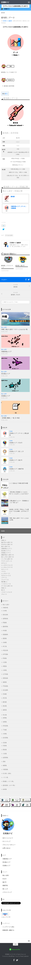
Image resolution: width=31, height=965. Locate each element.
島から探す (4, 327)
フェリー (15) (5, 579)
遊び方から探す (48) (6, 542)
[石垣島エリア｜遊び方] (4, 460)
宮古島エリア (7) (6, 550)
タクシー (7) (4, 569)
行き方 (4, 879)
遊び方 (4, 882)
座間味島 (5, 618)
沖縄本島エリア (6, 352)
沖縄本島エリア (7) (6, 548)
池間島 (5, 722)
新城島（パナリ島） (8, 781)
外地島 (5, 630)
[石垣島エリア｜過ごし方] (4, 451)
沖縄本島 (5, 607)
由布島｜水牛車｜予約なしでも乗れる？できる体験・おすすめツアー (19, 511)
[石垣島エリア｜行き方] (4, 443)
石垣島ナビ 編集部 (7, 21)
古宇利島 (5, 674)
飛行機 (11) (4, 582)
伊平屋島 (5, 654)
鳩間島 (5, 765)
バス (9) (3, 571)
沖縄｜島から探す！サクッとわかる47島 (14, 329)
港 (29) (3, 590)
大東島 (5, 670)
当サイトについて (8, 838)
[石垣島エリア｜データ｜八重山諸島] (4, 433)
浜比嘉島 (5, 690)
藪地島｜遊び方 (20, 265)
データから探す (9, 235)
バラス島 (5, 777)
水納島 (5, 642)
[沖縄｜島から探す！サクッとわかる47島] (15, 319)
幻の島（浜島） (7, 773)
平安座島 (5, 686)
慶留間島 (5, 626)
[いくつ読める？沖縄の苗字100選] (4, 485)
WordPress (11, 956)
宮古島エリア (5, 374)
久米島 (5, 610)
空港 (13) (3, 588)
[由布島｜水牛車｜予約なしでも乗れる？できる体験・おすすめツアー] (4, 511)
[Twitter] (29, 279)
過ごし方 (5, 889)
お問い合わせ (6, 848)
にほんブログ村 (5, 917)
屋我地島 (5, 678)
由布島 (5, 789)
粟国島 (5, 638)
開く (6, 93)
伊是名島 (5, 650)
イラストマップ (7, 892)
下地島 (5, 730)
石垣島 (10, 431)
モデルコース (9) (6, 575)
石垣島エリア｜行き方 (15, 442)
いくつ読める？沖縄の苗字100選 (18, 483)
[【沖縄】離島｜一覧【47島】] (15, 407)
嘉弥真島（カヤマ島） (9, 785)
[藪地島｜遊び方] (23, 260)
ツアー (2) (4, 577)
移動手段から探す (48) (7, 555)
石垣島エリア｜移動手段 (16, 469)
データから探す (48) (6, 586)
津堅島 (5, 666)
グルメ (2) (4, 594)
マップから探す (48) (6, 559)
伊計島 (5, 698)
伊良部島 (5, 726)
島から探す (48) (5, 546)
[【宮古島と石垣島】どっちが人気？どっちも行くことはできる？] (4, 494)
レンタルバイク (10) (6, 567)
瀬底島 (5, 682)
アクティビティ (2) (6, 561)
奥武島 (5, 706)
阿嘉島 (5, 622)
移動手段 (5, 885)
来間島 (5, 718)
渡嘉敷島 (5, 634)
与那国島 (5, 769)
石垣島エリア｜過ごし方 (16, 451)
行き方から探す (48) (6, 544)
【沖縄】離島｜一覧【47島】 (10, 418)
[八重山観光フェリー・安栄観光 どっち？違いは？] (4, 503)
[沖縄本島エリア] (15, 341)
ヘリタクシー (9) (6, 584)
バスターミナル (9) (6, 592)
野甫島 (5, 658)
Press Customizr (24, 956)
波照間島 (5, 757)
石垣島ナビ (5, 2)
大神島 (5, 734)
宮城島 (5, 694)
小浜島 (5, 753)
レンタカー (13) (5, 573)
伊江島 (5, 646)
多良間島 (5, 738)
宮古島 (5, 715)
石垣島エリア (5, 396)
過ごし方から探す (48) (7, 557)
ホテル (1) (4, 563)
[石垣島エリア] (15, 385)
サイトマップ (6, 841)
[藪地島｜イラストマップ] (8, 260)
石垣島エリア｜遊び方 (15, 460)
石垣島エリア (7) (6, 553)
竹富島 (5, 745)
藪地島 (3, 12)
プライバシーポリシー (9, 845)
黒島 (4, 761)
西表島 (5, 749)
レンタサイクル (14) (6, 565)
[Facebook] (26, 279)
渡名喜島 (5, 614)
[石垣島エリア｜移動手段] (4, 469)
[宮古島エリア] (15, 363)
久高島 (5, 662)
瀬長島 (5, 710)
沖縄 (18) (3, 540)
